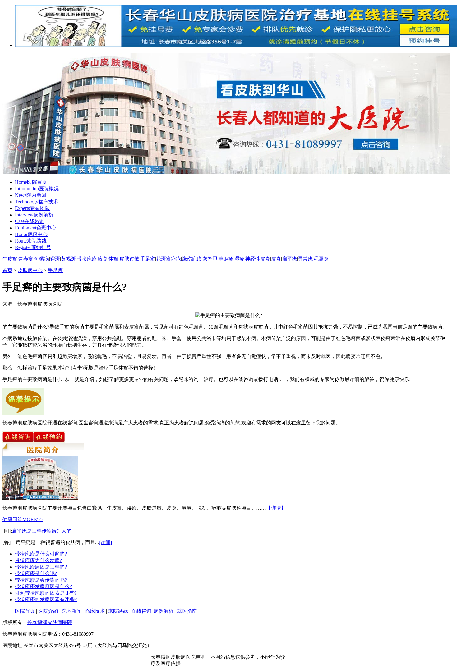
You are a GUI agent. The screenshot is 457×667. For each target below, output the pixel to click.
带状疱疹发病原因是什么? (43, 586)
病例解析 (34, 214)
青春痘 (25, 258)
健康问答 (12, 519)
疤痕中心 (31, 234)
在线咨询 (29, 221)
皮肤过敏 (129, 258)
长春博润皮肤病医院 (49, 622)
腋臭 (103, 258)
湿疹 (239, 258)
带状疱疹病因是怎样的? (41, 566)
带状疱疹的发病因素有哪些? (46, 599)
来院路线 (31, 240)
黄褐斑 (68, 258)
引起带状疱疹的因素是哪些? (46, 593)
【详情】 (276, 507)
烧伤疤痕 (192, 258)
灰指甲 (210, 258)
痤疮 (176, 258)
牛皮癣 (9, 258)
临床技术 (36, 201)
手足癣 (147, 258)
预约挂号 (33, 247)
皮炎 (276, 258)
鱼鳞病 (41, 258)
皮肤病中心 (30, 270)
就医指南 (187, 611)
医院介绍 (48, 611)
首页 (7, 270)
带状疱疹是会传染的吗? (41, 580)
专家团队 (32, 208)
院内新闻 (30, 195)
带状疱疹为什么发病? (38, 560)
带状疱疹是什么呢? (36, 573)
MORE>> (32, 519)
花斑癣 (163, 258)
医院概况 (37, 188)
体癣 (113, 258)
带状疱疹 (87, 258)
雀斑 (55, 258)
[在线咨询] (18, 441)
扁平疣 (289, 258)
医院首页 (31, 182)
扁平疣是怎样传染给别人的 (42, 530)
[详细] (105, 542)
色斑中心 (35, 227)
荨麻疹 (226, 258)
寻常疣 (305, 258)
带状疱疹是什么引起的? (41, 553)
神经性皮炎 (257, 258)
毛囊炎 (321, 258)
